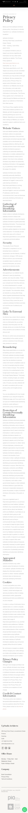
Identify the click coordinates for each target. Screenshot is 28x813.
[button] (24, 809)
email (20, 706)
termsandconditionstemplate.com (12, 701)
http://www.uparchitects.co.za (11, 63)
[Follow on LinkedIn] (17, 2)
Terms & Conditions (6, 779)
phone (4, 709)
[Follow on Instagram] (15, 2)
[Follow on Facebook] (13, 2)
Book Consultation (22, 2)
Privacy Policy (5, 776)
